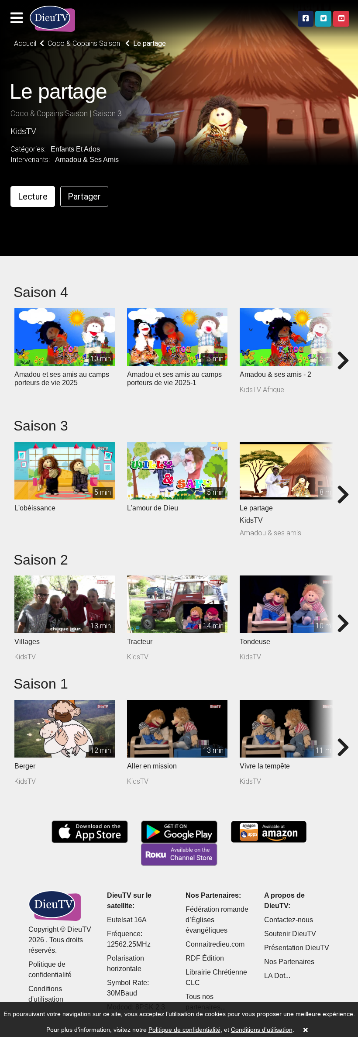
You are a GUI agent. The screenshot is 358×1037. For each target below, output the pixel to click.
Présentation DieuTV (296, 947)
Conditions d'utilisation (262, 1029)
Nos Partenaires (289, 961)
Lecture (33, 196)
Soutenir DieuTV (290, 933)
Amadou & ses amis (87, 159)
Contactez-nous (288, 919)
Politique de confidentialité (184, 1029)
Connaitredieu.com (215, 944)
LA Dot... (277, 975)
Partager (84, 196)
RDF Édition (205, 958)
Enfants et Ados (75, 149)
